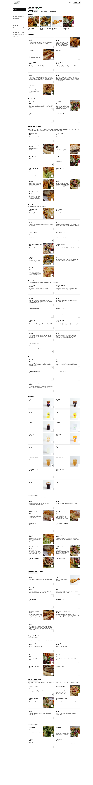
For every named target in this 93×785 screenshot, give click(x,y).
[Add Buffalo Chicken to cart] (78, 747)
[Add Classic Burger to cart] (78, 650)
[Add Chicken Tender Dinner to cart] (52, 316)
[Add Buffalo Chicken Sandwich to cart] (52, 519)
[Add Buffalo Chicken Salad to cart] (78, 121)
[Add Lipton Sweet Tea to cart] (78, 465)
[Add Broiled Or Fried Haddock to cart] (78, 316)
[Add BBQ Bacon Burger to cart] (78, 141)
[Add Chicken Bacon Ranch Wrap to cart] (78, 706)
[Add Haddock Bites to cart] (78, 595)
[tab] (30, 11)
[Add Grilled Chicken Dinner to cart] (78, 304)
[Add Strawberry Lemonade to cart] (78, 488)
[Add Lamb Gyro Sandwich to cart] (78, 187)
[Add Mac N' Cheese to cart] (78, 217)
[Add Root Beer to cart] (52, 488)
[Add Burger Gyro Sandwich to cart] (78, 566)
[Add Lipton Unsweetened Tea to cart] (52, 465)
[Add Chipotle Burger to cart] (78, 662)
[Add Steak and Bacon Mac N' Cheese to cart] (78, 228)
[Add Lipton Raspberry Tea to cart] (52, 477)
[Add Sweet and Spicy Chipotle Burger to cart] (78, 152)
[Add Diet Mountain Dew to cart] (78, 418)
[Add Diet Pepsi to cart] (78, 407)
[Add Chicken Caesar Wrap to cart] (52, 694)
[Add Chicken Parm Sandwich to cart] (78, 519)
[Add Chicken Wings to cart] (78, 46)
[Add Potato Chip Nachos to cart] (52, 81)
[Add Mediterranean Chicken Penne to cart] (52, 252)
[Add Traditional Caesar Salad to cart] (52, 109)
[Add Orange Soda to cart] (78, 442)
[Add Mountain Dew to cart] (52, 418)
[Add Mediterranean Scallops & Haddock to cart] (49, 25)
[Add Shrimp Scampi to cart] (52, 275)
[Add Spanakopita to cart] (78, 58)
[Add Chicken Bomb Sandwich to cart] (78, 542)
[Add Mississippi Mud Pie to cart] (78, 367)
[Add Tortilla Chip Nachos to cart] (78, 81)
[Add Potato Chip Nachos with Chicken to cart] (78, 618)
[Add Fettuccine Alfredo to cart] (52, 240)
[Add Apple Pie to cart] (52, 367)
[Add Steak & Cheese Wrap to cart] (78, 717)
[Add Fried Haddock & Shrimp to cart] (52, 351)
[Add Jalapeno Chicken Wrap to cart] (52, 706)
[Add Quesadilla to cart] (52, 58)
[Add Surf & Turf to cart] (52, 304)
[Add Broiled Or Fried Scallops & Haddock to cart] (78, 339)
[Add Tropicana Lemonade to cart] (52, 453)
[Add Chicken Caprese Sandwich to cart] (52, 507)
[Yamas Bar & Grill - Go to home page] (17, 2)
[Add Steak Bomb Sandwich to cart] (52, 176)
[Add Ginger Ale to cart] (52, 442)
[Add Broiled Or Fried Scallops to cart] (52, 339)
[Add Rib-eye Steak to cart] (52, 293)
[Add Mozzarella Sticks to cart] (78, 70)
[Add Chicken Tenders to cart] (52, 607)
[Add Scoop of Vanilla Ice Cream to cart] (78, 379)
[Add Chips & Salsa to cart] (61, 25)
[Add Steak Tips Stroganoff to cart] (78, 252)
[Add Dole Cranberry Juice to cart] (78, 477)
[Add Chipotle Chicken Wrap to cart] (78, 694)
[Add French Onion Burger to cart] (52, 164)
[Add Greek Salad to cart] (78, 109)
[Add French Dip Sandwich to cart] (52, 199)
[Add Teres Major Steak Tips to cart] (78, 293)
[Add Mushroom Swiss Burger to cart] (52, 152)
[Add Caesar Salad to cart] (52, 735)
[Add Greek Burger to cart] (72, 25)
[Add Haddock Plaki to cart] (52, 328)
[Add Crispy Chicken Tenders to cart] (52, 46)
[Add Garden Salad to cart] (52, 121)
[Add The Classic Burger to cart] (52, 141)
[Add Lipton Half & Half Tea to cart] (78, 453)
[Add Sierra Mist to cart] (78, 430)
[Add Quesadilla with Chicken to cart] (52, 618)
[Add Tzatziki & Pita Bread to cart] (52, 583)
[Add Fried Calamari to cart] (52, 93)
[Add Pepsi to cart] (52, 407)
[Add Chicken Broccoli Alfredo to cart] (78, 240)
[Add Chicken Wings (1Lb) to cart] (78, 607)
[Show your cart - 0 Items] (79, 2)
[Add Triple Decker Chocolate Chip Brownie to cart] (52, 390)
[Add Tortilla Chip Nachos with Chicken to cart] (52, 630)
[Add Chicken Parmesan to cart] (52, 217)
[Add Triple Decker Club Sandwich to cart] (78, 531)
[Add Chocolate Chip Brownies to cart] (52, 379)
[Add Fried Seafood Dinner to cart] (78, 328)
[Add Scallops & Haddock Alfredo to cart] (78, 263)
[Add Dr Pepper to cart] (52, 430)
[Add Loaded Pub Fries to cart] (52, 70)
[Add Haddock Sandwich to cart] (78, 176)
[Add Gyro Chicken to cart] (37, 25)
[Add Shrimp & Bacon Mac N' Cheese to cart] (52, 228)
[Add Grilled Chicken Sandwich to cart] (78, 507)
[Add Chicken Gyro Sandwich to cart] (52, 566)
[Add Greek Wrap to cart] (52, 717)
